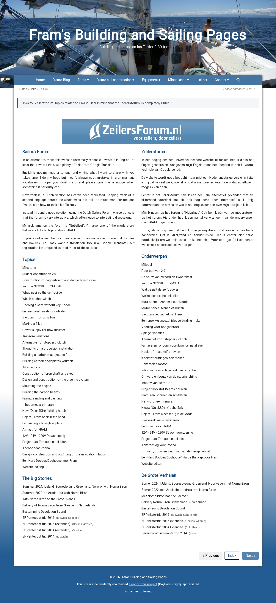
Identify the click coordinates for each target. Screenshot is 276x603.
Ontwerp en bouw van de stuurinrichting (169, 377)
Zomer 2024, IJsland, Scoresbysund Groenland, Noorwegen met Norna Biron (195, 483)
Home (40, 80)
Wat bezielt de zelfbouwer (159, 289)
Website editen (151, 464)
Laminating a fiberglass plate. (42, 423)
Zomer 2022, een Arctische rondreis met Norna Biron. (179, 490)
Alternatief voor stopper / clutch (164, 339)
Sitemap (146, 591)
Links (200, 80)
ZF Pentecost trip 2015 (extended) (46, 524)
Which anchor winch (36, 299)
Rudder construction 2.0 (39, 274)
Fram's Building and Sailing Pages (138, 35)
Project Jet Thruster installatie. (162, 439)
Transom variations (35, 336)
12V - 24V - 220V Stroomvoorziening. (167, 432)
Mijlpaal (146, 265)
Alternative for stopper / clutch (44, 342)
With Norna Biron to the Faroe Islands (48, 499)
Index (232, 556)
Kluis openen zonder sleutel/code (164, 302)
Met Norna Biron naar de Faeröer (164, 496)
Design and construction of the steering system (55, 380)
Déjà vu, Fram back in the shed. (44, 417)
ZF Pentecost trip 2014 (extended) (46, 530)
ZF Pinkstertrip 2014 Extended (162, 527)
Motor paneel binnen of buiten (162, 308)
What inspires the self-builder (42, 292)
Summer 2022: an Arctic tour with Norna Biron (55, 493)
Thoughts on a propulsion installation (48, 348)
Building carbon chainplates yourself (47, 361)
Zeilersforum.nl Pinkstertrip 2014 (164, 533)
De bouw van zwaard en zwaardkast (166, 277)
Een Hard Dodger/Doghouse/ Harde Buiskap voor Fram (179, 457)
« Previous (211, 556)
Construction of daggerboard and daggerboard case (59, 280)
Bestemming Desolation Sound (44, 512)
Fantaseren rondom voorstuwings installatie (172, 345)
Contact (220, 80)
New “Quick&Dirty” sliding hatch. (44, 411)
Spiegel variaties (152, 333)
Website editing (33, 467)
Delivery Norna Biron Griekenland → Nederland (173, 502)
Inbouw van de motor (156, 383)
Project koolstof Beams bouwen (164, 389)
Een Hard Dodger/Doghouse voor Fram (49, 461)
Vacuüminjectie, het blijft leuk (161, 314)
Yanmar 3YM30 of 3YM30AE (161, 283)
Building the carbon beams (41, 392)
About (81, 80)
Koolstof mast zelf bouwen (160, 352)
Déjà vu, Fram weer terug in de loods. (167, 414)
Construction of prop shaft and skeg (48, 373)
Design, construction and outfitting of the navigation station (64, 454)
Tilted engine (31, 367)
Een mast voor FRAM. (156, 426)
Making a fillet (32, 324)
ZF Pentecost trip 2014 (38, 536)
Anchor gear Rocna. (36, 448)
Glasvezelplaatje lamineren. (160, 420)
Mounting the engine (36, 386)
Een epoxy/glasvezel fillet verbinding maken (171, 321)
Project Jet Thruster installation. (44, 442)
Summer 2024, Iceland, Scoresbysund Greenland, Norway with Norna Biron (74, 486)
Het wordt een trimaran (157, 401)
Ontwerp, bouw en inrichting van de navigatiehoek (176, 451)
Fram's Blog (61, 80)
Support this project (143, 584)
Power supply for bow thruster (43, 330)
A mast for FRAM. (34, 429)
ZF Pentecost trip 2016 (38, 518)
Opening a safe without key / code (46, 305)
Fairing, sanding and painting (42, 398)
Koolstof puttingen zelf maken (162, 358)
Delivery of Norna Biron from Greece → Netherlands (59, 505)
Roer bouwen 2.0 (153, 271)
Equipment (150, 80)
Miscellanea (177, 80)
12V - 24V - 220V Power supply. (44, 436)
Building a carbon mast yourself (44, 355)
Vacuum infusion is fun (38, 317)
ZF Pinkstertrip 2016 (155, 515)
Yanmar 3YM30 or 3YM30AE (42, 286)
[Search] (238, 80)
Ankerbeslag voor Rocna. (159, 445)
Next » (250, 556)
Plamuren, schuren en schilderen (164, 395)
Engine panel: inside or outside (43, 311)
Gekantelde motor (154, 364)
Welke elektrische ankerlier (160, 296)
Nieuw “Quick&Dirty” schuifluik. (162, 408)
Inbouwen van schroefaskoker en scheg (169, 370)
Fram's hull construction (114, 80)
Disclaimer (131, 591)
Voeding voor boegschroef (160, 327)
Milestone (29, 268)
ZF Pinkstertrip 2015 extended (162, 521)
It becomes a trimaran (38, 405)
